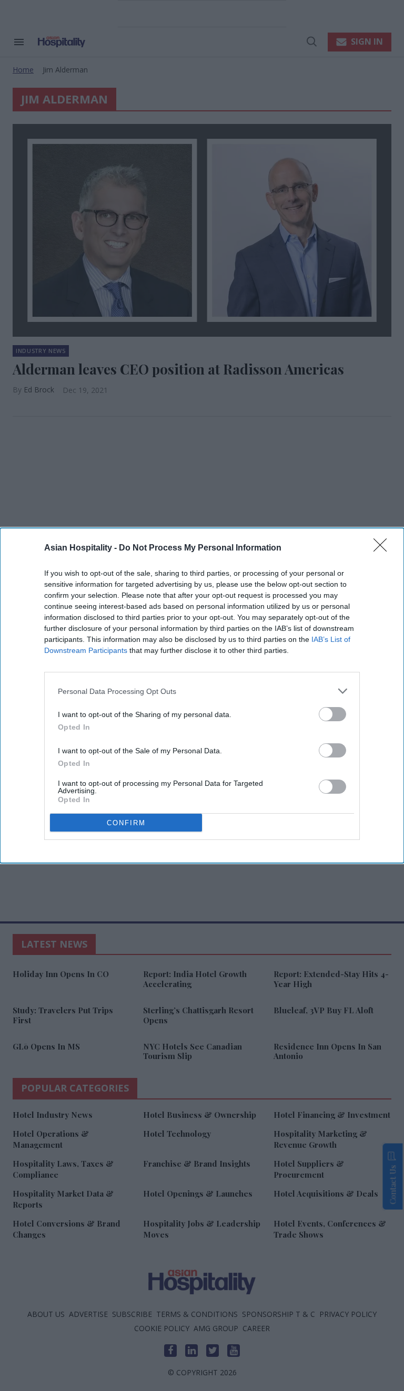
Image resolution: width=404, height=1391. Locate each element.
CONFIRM (126, 823)
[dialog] (202, 695)
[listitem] (202, 691)
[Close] (383, 548)
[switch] (332, 714)
